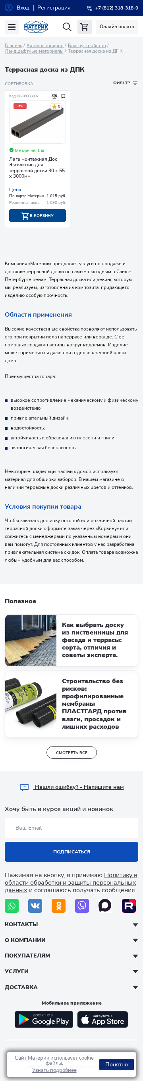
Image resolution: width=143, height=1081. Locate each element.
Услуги (17, 971)
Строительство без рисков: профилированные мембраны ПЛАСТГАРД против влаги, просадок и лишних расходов (94, 704)
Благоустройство (87, 45)
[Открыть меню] (12, 27)
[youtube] (129, 906)
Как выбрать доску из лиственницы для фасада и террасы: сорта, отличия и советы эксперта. (95, 640)
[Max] (105, 906)
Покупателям (27, 955)
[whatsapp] (12, 906)
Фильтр (121, 83)
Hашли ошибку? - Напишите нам (78, 787)
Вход (23, 7)
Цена (15, 189)
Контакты (21, 924)
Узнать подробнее (54, 1070)
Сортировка (19, 84)
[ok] (59, 906)
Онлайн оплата (117, 26)
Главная (13, 45)
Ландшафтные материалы (34, 51)
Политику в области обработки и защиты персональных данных (71, 883)
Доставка (21, 987)
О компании (25, 940)
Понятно (116, 1064)
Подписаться (71, 852)
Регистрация (54, 7)
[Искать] (66, 27)
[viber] (82, 906)
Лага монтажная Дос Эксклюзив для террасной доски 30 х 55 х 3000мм (37, 167)
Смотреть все (71, 753)
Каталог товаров (45, 45)
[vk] (35, 906)
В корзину (41, 215)
